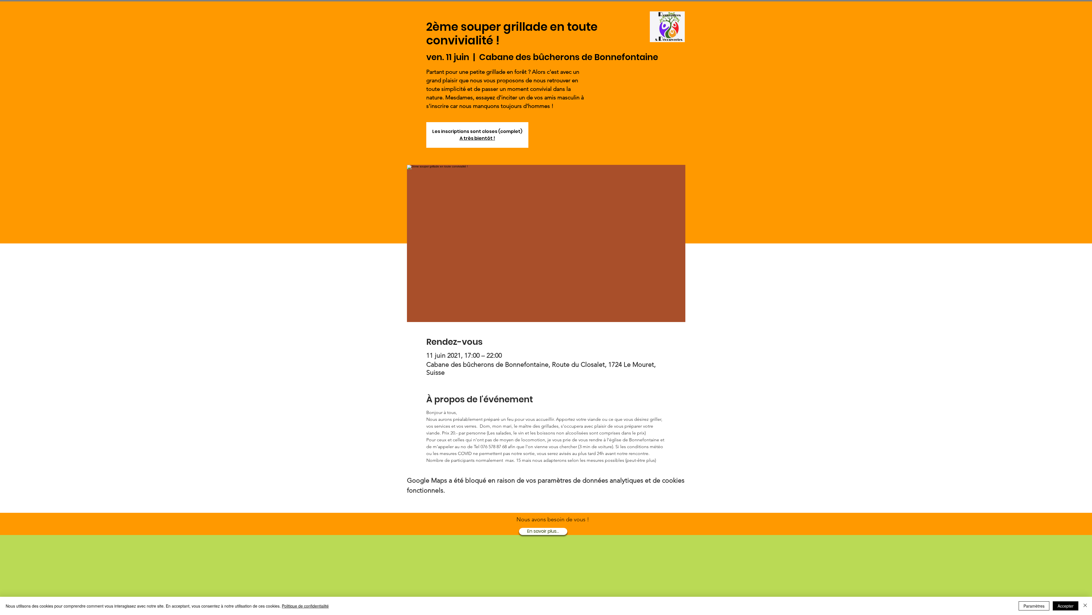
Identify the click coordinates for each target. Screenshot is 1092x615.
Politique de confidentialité (305, 606)
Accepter (1066, 606)
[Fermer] (1085, 605)
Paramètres (1034, 606)
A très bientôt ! (477, 138)
